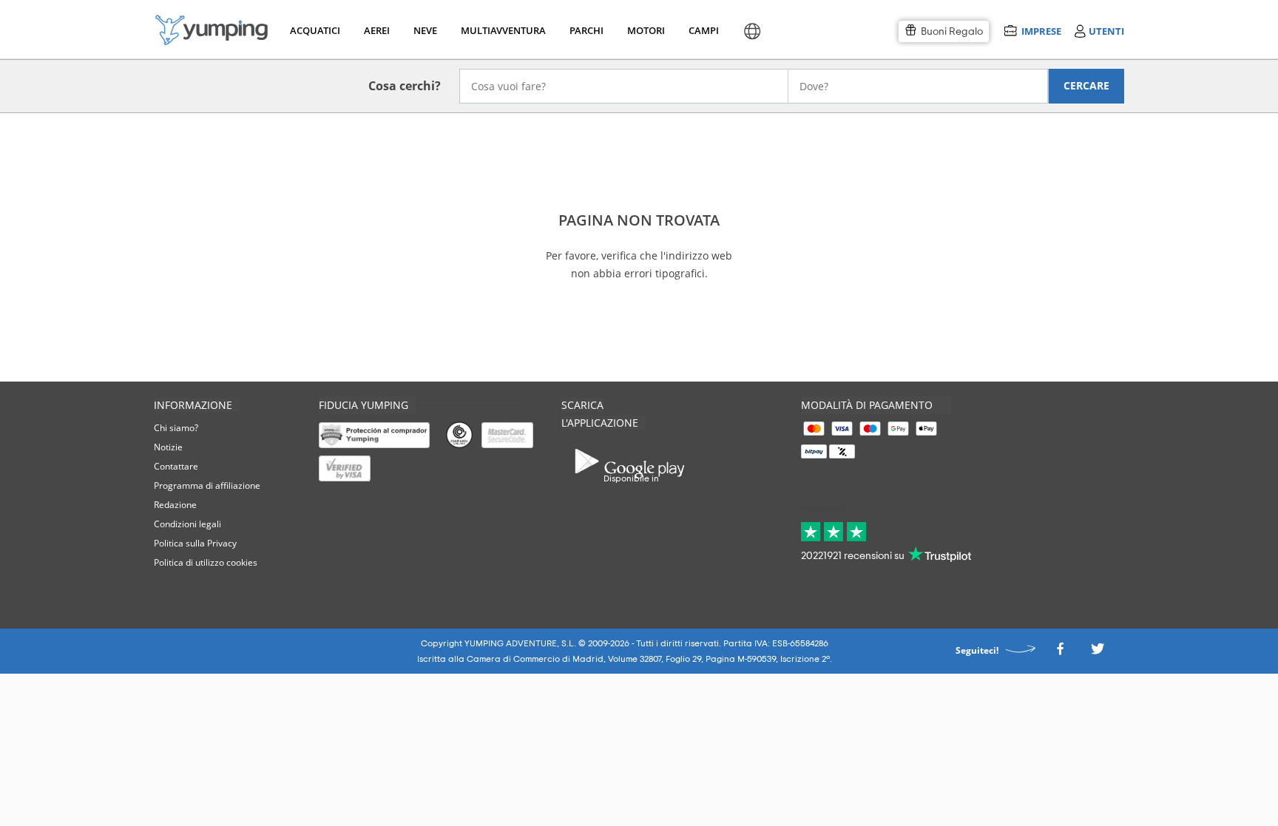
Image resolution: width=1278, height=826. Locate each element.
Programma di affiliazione (207, 485)
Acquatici (313, 30)
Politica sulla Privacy (195, 543)
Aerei (377, 30)
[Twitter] (1097, 653)
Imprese (1041, 30)
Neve (425, 30)
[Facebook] (1060, 653)
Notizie (168, 447)
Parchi (586, 30)
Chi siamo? (176, 428)
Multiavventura (500, 30)
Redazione (175, 504)
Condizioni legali (187, 524)
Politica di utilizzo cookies (205, 562)
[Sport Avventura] (211, 30)
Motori (645, 30)
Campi (703, 30)
